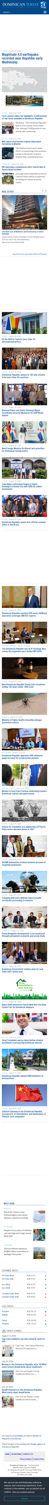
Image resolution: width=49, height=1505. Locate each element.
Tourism (6, 164)
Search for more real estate (22, 254)
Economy (6, 752)
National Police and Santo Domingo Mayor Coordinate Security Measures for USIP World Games (22, 413)
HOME (7, 1454)
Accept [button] (24, 1498)
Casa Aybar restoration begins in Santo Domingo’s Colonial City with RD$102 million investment (22, 486)
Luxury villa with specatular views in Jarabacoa (22, 231)
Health (5, 717)
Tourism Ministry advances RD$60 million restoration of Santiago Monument (16, 1251)
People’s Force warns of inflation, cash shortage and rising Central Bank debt (18, 1233)
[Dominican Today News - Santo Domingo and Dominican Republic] (24, 4)
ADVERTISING (16, 1454)
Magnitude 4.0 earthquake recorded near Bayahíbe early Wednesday (22, 58)
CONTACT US (28, 1454)
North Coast (8, 788)
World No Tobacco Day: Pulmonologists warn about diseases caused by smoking (16, 1215)
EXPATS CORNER (14, 1331)
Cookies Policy (38, 1459)
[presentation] (43, 190)
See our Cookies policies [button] (23, 1492)
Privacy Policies (26, 1459)
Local (5, 51)
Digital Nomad (9, 646)
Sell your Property (40, 254)
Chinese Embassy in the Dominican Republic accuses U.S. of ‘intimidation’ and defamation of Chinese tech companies (24, 1114)
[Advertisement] (24, 27)
